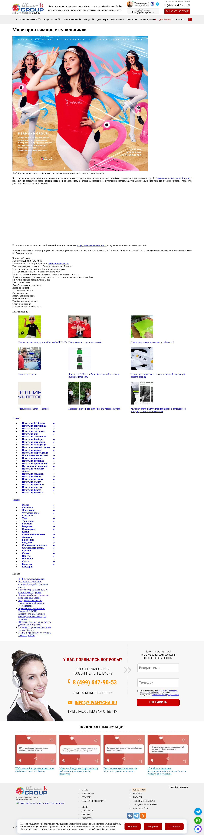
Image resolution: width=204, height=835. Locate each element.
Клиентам (139, 790)
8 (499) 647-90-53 (177, 5)
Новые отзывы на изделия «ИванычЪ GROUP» (42, 342)
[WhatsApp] (198, 820)
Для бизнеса (165, 19)
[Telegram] (198, 811)
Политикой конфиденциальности (165, 695)
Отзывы (86, 797)
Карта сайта (140, 808)
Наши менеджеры (144, 801)
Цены (85, 807)
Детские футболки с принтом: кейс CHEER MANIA (33, 596)
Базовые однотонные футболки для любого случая (94, 408)
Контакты (180, 19)
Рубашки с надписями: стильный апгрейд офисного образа (33, 584)
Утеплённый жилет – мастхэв (33, 408)
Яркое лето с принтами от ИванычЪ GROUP (31, 609)
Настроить (152, 826)
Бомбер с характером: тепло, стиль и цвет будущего (32, 591)
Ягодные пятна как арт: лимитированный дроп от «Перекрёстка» (31, 603)
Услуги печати (50, 19)
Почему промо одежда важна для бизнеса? (152, 342)
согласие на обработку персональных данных (158, 692)
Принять (132, 826)
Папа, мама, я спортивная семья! (85, 342)
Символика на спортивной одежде (174, 178)
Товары (87, 19)
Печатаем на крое (27, 374)
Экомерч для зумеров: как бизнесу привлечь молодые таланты (32, 616)
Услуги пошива (70, 19)
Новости (87, 818)
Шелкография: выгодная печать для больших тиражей (34, 623)
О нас (85, 790)
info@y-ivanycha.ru (59, 263)
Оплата (86, 814)
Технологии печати (94, 801)
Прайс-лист (116, 19)
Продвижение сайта (145, 804)
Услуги (16, 418)
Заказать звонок (177, 11)
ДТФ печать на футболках (31, 579)
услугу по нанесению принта (91, 245)
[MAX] (198, 829)
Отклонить (174, 826)
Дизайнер (101, 19)
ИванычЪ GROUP (29, 19)
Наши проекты (147, 19)
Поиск (190, 19)
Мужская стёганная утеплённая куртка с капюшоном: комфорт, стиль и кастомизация (158, 410)
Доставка (131, 19)
